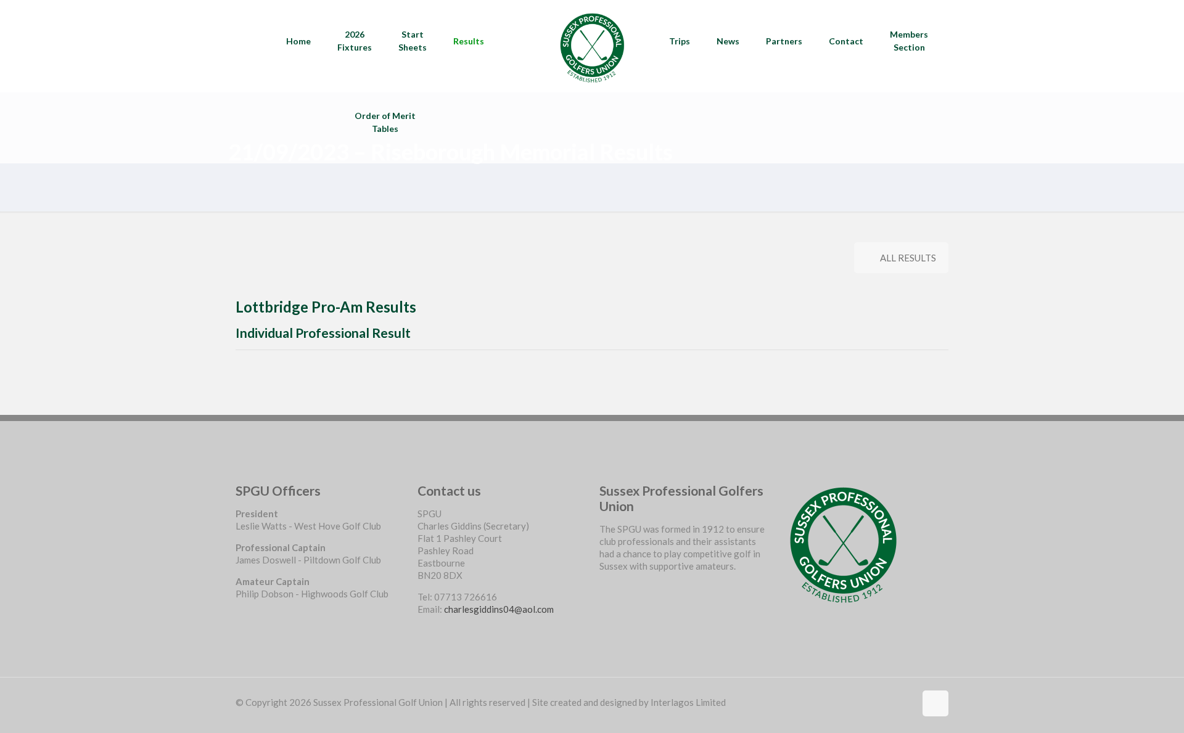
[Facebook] (604, 587)
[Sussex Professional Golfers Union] (591, 46)
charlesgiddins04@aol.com (499, 609)
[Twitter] (604, 599)
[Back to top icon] (935, 703)
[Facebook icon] (905, 702)
